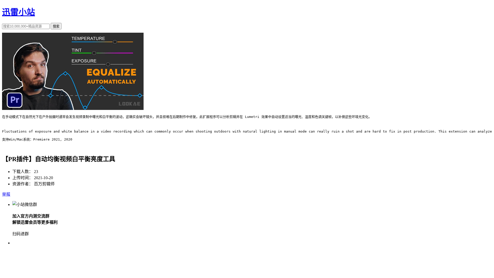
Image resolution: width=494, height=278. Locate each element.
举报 (6, 194)
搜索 (56, 26)
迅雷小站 (18, 12)
